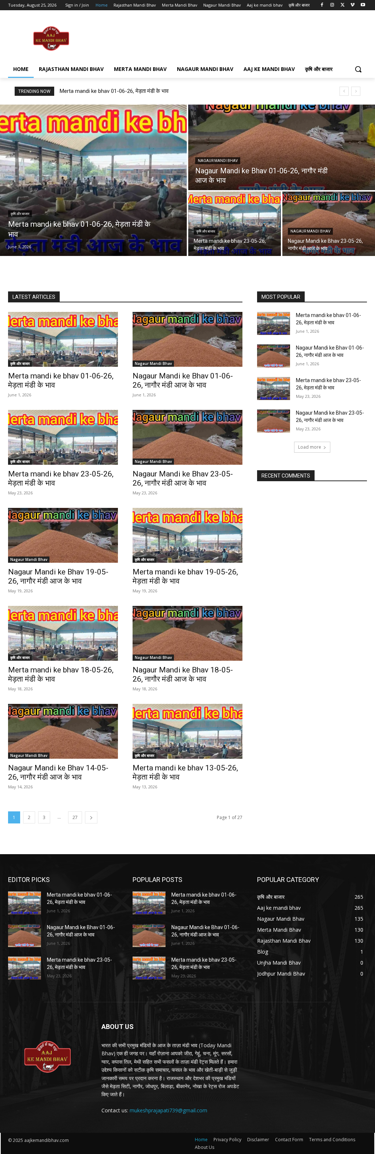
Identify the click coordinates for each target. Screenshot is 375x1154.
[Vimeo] (352, 5)
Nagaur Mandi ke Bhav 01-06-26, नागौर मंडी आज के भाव (183, 380)
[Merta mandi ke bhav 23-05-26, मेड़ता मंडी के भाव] (234, 224)
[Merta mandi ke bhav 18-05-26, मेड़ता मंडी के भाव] (63, 633)
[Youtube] (363, 5)
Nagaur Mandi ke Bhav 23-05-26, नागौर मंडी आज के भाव (183, 478)
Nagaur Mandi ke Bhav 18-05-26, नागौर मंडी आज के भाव (183, 674)
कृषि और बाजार (20, 214)
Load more (309, 447)
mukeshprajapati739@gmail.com (168, 1110)
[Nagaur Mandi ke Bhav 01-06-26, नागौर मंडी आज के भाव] (281, 147)
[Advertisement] (180, 38)
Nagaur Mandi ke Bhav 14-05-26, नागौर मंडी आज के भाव (58, 772)
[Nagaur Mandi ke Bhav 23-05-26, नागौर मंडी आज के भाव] (328, 224)
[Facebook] (322, 5)
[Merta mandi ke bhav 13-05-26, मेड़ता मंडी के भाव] (187, 731)
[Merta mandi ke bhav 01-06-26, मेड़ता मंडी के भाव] (93, 180)
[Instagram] (332, 5)
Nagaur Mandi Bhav (218, 161)
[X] (342, 5)
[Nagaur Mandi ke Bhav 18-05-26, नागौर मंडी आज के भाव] (187, 633)
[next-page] (91, 817)
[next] (355, 91)
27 (75, 817)
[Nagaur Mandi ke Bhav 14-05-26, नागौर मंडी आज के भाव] (63, 731)
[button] (358, 69)
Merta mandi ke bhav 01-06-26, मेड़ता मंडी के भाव (114, 91)
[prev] (344, 91)
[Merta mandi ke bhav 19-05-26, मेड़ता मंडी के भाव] (187, 535)
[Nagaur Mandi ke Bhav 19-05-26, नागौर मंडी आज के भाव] (63, 535)
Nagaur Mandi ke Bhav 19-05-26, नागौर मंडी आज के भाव (58, 576)
